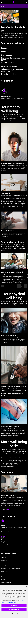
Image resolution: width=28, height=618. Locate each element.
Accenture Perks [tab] (7, 62)
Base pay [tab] (4, 48)
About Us (3, 557)
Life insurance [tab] (6, 55)
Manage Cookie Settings (14, 613)
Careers (3, 6)
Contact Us (4, 560)
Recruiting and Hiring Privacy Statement (11, 568)
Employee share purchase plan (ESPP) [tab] (13, 59)
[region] (14, 601)
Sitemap (3, 579)
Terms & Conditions (6, 571)
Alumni (3, 563)
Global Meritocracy (6, 582)
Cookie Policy (4, 574)
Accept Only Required (14, 609)
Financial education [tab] (8, 74)
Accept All (14, 605)
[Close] (26, 586)
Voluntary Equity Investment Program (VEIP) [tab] (12, 70)
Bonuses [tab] (4, 51)
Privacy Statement (5, 565)
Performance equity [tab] (9, 66)
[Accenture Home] (14, 2)
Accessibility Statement (7, 576)
